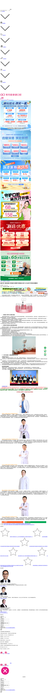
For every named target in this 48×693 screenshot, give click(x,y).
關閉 (10, 9)
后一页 (6, 612)
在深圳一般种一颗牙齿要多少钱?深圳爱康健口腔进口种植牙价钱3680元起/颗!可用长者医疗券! (18, 524)
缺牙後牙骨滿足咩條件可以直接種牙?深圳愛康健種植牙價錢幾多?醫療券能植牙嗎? (17, 523)
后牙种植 (7, 281)
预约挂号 (5, 598)
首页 (1, 281)
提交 (1, 628)
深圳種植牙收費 (4, 386)
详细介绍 (1, 598)
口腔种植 (4, 281)
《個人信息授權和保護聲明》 (10, 627)
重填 (1, 629)
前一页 (1, 612)
